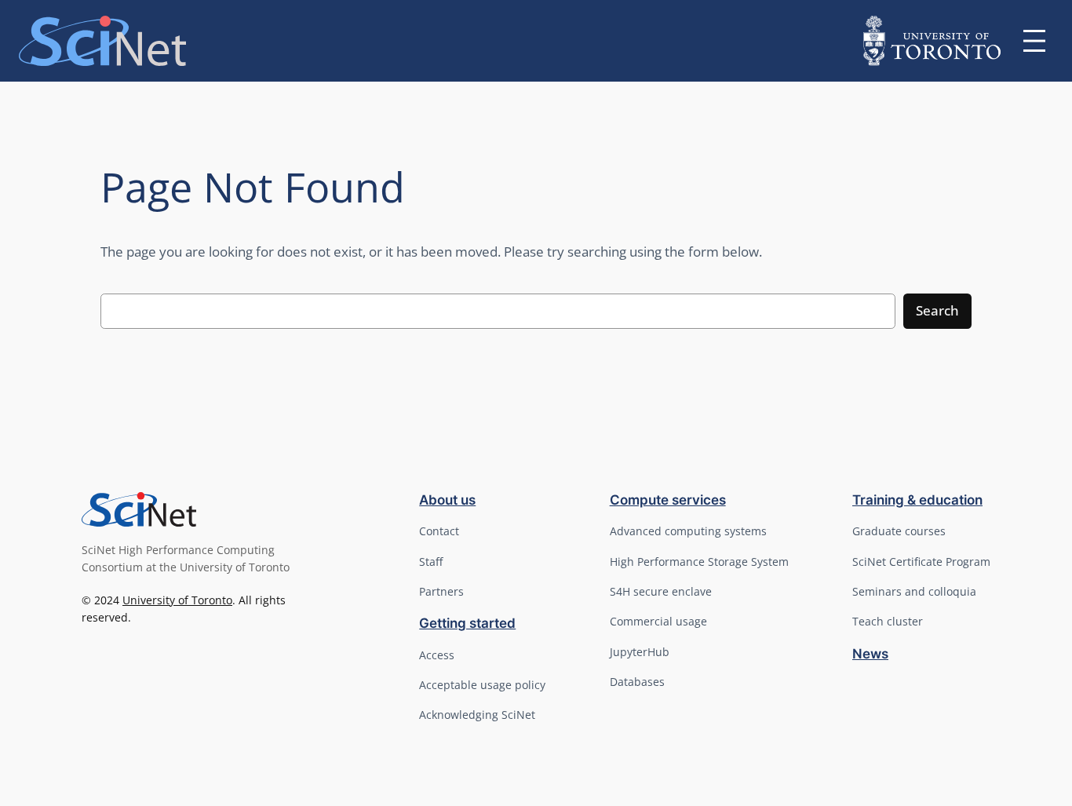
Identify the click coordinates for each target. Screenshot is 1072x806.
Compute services (668, 500)
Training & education (917, 500)
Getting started (467, 623)
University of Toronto (177, 600)
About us (447, 500)
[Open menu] (1034, 41)
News (870, 654)
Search (937, 310)
